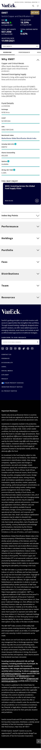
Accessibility (7, 362)
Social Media (7, 371)
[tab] (20, 215)
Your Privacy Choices (14, 383)
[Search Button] (33, 6)
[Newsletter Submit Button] (37, 342)
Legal (3, 366)
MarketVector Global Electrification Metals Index (18, 138)
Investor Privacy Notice (12, 387)
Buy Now (35, 12)
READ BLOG (9, 201)
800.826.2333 (24, 676)
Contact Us (6, 354)
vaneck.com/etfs (7, 678)
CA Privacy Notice (9, 391)
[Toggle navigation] (37, 6)
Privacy (4, 379)
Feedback (5, 358)
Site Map (5, 375)
